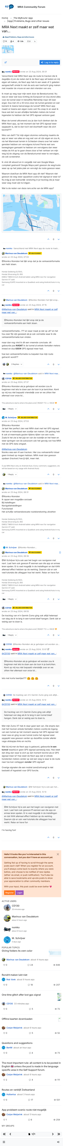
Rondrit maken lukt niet (14, 974)
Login (19, 892)
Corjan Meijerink (14, 1028)
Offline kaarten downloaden (17, 1018)
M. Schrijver (11, 417)
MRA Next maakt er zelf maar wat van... (37, 653)
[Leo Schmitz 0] (3, 1027)
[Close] (58, 854)
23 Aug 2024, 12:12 (37, 700)
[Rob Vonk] (3, 979)
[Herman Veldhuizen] (3, 1003)
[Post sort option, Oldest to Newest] (5, 62)
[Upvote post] (48, 239)
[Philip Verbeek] (3, 1114)
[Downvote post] (58, 239)
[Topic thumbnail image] (55, 953)
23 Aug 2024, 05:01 (38, 71)
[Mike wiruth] (3, 1047)
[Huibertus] (3, 1094)
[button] (4, 1142)
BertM (9, 1048)
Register (9, 892)
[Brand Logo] (9, 7)
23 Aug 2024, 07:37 (20, 382)
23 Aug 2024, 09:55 (20, 611)
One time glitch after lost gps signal (21, 994)
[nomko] (3, 959)
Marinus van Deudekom (16, 253)
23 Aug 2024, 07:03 (20, 257)
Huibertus (11, 1094)
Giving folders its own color (17, 950)
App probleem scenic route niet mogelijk (24, 1109)
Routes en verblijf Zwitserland (18, 1089)
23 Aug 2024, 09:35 (20, 556)
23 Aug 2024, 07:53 (20, 421)
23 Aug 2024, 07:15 (38, 305)
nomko (8, 71)
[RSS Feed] (35, 41)
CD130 (8, 378)
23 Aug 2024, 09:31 (19, 492)
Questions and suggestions (17, 1042)
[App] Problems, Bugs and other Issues (19, 37)
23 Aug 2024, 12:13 (37, 792)
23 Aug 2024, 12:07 (38, 649)
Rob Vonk (11, 979)
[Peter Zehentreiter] (3, 1074)
